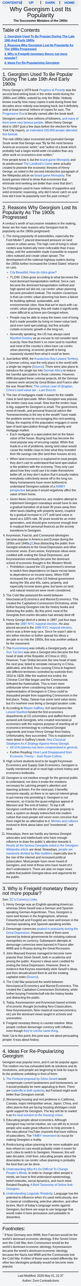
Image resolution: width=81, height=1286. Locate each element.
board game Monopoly (55, 159)
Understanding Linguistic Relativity (29, 1193)
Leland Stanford (17, 712)
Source (38, 366)
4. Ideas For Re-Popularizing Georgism (31, 62)
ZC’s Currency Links (23, 899)
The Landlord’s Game (38, 163)
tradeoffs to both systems (27, 1090)
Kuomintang (20, 648)
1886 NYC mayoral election (53, 627)
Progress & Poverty (52, 90)
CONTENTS (11, 3)
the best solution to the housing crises (37, 1115)
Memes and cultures (64, 821)
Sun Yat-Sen (14, 652)
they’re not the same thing (41, 1030)
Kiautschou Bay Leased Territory (56, 358)
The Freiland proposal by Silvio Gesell (31, 1078)
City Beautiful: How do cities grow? (33, 272)
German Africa (53, 370)
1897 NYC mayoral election (38, 623)
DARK (50, 3)
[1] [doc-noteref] (31, 543)
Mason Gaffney (34, 708)
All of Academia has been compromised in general (43, 747)
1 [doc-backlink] (3, 1233)
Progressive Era (13, 113)
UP (31, 3)
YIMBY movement (44, 1135)
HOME (69, 3)
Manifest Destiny (21, 338)
